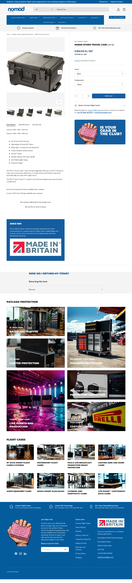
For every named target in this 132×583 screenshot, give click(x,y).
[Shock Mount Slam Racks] (50, 480)
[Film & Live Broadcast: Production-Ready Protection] (81, 452)
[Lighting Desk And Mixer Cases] (111, 452)
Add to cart (109, 96)
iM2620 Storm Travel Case (42, 34)
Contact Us (103, 2)
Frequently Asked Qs (83, 539)
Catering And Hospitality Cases (77, 492)
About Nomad (80, 527)
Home (8, 34)
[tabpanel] (36, 162)
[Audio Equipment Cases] (20, 480)
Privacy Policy (80, 553)
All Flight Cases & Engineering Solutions (22, 34)
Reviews (78, 531)
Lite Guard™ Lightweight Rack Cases (111, 492)
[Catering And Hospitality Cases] (81, 480)
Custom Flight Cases (83, 523)
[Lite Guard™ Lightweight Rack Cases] (111, 480)
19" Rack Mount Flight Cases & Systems (18, 464)
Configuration (79, 80)
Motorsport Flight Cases (47, 464)
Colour (77, 69)
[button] (36, 206)
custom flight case (94, 110)
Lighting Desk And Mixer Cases (111, 464)
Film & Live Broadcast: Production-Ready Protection (80, 465)
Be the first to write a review (35, 207)
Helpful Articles (117, 2)
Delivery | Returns (81, 535)
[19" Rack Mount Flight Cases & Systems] (20, 452)
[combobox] (71, 9)
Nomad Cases (15, 571)
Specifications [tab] (24, 125)
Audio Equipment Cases (19, 491)
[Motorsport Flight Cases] (50, 452)
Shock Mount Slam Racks (50, 491)
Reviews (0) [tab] (36, 125)
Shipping (77, 61)
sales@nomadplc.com (105, 557)
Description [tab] (11, 125)
